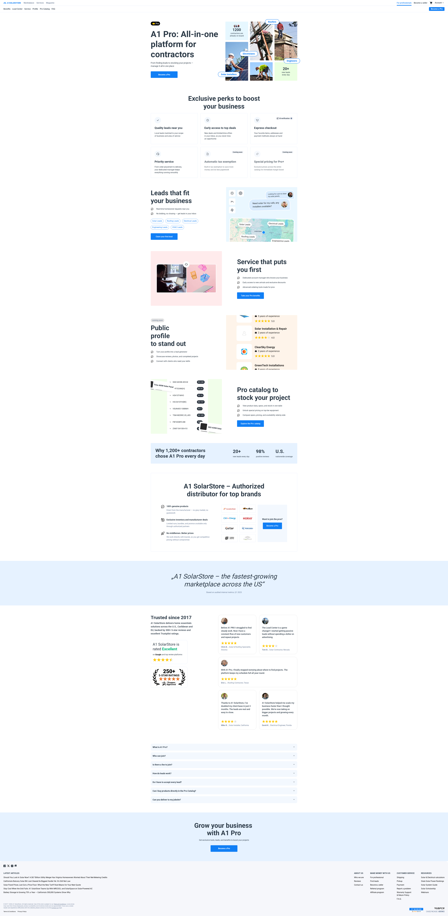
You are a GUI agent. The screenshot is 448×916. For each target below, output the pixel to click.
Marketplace (29, 3)
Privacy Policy (22, 911)
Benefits (7, 9)
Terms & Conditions (60, 904)
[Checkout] (431, 2)
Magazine (50, 3)
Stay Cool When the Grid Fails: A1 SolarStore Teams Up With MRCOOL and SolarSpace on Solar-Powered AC (48, 889)
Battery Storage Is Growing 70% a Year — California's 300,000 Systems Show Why (37, 892)
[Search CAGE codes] (439, 908)
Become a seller (420, 3)
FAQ (53, 9)
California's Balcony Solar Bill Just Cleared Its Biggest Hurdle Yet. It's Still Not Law (37, 881)
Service (27, 9)
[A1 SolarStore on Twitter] (8, 866)
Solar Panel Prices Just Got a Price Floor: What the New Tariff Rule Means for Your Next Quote (42, 885)
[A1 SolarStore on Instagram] (12, 866)
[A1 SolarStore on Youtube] (16, 866)
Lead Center (17, 9)
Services (40, 3)
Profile (35, 9)
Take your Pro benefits (250, 296)
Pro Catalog (45, 9)
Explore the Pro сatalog (250, 424)
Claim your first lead (164, 236)
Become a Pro (272, 526)
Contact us (54, 908)
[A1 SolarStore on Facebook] (5, 866)
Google (158, 654)
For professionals (404, 3)
